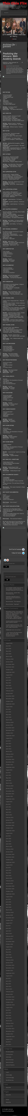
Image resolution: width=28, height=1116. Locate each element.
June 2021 (8, 807)
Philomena (21, 71)
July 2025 (8, 677)
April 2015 (8, 986)
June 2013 (8, 1044)
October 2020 (9, 828)
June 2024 (8, 711)
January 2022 (9, 788)
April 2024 (8, 717)
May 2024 (8, 714)
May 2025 (8, 682)
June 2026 (8, 648)
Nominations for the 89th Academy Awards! (14, 618)
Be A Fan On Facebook (15, 549)
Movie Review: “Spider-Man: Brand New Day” (13, 593)
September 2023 (10, 735)
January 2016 (9, 962)
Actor (11, 68)
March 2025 (9, 688)
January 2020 (9, 851)
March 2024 (9, 719)
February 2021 (9, 817)
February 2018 (9, 912)
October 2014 (9, 1002)
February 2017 (9, 936)
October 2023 (9, 733)
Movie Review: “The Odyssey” (13, 601)
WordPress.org (9, 1080)
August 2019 (9, 865)
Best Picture (8, 69)
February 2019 (9, 880)
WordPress (11, 1111)
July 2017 (8, 925)
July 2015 (8, 978)
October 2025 (9, 669)
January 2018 (9, 915)
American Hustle (19, 68)
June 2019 (8, 870)
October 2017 (9, 920)
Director (10, 70)
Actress (13, 68)
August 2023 (9, 738)
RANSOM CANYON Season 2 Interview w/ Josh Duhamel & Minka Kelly (13, 598)
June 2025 (8, 680)
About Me (8, 1087)
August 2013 (9, 1039)
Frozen (13, 70)
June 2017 (8, 928)
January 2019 (9, 883)
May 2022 (8, 778)
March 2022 (9, 783)
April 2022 (8, 780)
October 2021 (9, 796)
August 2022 (9, 770)
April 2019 (8, 875)
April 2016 (8, 954)
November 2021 (10, 793)
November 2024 (10, 698)
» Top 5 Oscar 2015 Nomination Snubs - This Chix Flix (14, 633)
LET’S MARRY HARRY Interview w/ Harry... (13, 35)
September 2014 (10, 1004)
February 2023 (9, 754)
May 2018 (8, 904)
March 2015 (9, 989)
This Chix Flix (15, 3)
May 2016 (8, 952)
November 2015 (10, 968)
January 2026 (9, 661)
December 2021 (10, 791)
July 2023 (8, 741)
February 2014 (9, 1023)
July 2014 (8, 1010)
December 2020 (10, 822)
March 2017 (9, 933)
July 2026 (8, 645)
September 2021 (10, 799)
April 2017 (8, 931)
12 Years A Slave (9, 67)
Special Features (10, 1065)
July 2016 (8, 949)
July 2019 (8, 867)
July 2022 (8, 772)
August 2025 (9, 675)
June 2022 (8, 775)
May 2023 (8, 746)
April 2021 (8, 812)
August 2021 (9, 801)
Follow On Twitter (17, 553)
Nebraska (13, 71)
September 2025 (10, 672)
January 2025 (9, 693)
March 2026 (9, 656)
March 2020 (9, 846)
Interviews (8, 1057)
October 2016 (9, 944)
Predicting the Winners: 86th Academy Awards (12, 56)
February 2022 (9, 785)
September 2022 (10, 767)
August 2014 (9, 1007)
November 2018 (10, 888)
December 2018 (10, 886)
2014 (14, 67)
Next (5, 29)
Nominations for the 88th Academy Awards (14, 622)
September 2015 (10, 973)
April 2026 (8, 653)
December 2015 (10, 965)
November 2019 (10, 857)
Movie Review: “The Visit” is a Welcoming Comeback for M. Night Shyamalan (14, 626)
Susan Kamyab (14, 72)
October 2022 (9, 764)
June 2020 (8, 838)
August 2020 (9, 833)
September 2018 (10, 894)
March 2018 (9, 909)
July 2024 (8, 709)
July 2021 (8, 804)
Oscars (17, 71)
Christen (8, 621)
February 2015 (9, 991)
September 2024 (10, 704)
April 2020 (8, 843)
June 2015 (8, 981)
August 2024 (9, 706)
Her (7, 71)
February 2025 (9, 690)
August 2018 (9, 896)
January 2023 (9, 756)
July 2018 (8, 899)
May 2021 (8, 809)
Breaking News (9, 1051)
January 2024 (9, 725)
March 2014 (9, 1020)
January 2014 (9, 1026)
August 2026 (9, 643)
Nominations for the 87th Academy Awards (12, 635)
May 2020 (8, 841)
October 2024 (9, 701)
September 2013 (10, 1036)
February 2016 (9, 960)
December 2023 (10, 727)
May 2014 (8, 1015)
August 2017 (9, 923)
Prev (23, 29)
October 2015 (9, 970)
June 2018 (8, 902)
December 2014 (10, 997)
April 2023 (8, 748)
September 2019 (10, 862)
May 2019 (8, 872)
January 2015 (9, 994)
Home (7, 1099)
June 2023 (8, 743)
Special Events (9, 1062)
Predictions (8, 72)
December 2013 (10, 1028)
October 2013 (9, 1034)
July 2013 (8, 1041)
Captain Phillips (15, 69)
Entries (9, 1075)
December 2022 (10, 759)
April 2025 (8, 685)
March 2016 (9, 957)
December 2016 (10, 941)
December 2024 (10, 696)
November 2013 (10, 1031)
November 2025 (10, 667)
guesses (20, 70)
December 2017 (10, 917)
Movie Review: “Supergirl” (12, 604)
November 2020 (10, 825)
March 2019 (9, 878)
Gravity (16, 70)
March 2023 (9, 751)
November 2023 (10, 730)
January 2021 (9, 820)
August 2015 (9, 975)
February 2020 (9, 849)
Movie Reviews (9, 1059)
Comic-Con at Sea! (16, 629)
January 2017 (9, 938)
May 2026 (8, 651)
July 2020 (8, 836)
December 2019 (10, 854)
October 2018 (9, 891)
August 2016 (9, 946)
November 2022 (10, 762)
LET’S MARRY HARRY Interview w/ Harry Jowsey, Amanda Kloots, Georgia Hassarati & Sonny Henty (14, 589)
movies (9, 71)
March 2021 (9, 814)
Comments (10, 1077)
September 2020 (10, 830)
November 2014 (10, 999)
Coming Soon (9, 1054)
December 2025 (10, 664)
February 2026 (9, 659)
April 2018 (8, 907)
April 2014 (8, 1018)
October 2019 (9, 859)
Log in (7, 1072)
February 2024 (9, 722)
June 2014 (8, 1012)
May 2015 (8, 983)
